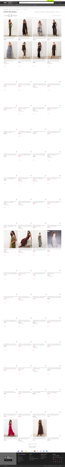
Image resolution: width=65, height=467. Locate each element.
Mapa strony (19, 461)
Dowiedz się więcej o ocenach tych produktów (32, 17)
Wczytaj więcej (32, 446)
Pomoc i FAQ (56, 0)
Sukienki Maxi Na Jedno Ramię (40, 11)
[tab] (5, 5)
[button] (53, 459)
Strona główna (6, 9)
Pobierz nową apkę (50, 0)
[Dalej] (60, 12)
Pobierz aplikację (43, 455)
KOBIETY (10, 2)
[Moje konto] (56, 2)
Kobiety (10, 9)
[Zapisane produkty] (58, 2)
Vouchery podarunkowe (44, 457)
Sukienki (13, 9)
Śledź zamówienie (20, 457)
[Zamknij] (16, 15)
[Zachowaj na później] (17, 35)
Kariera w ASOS (31, 457)
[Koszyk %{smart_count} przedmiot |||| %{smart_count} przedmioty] (60, 2)
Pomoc (19, 455)
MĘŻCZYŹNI (15, 2)
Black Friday (42, 458)
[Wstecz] (33, 12)
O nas (30, 455)
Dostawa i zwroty (20, 458)
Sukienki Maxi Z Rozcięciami (50, 11)
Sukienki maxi (18, 9)
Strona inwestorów (31, 459)
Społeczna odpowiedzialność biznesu (34, 458)
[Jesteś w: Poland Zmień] (60, 0)
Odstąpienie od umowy (21, 459)
